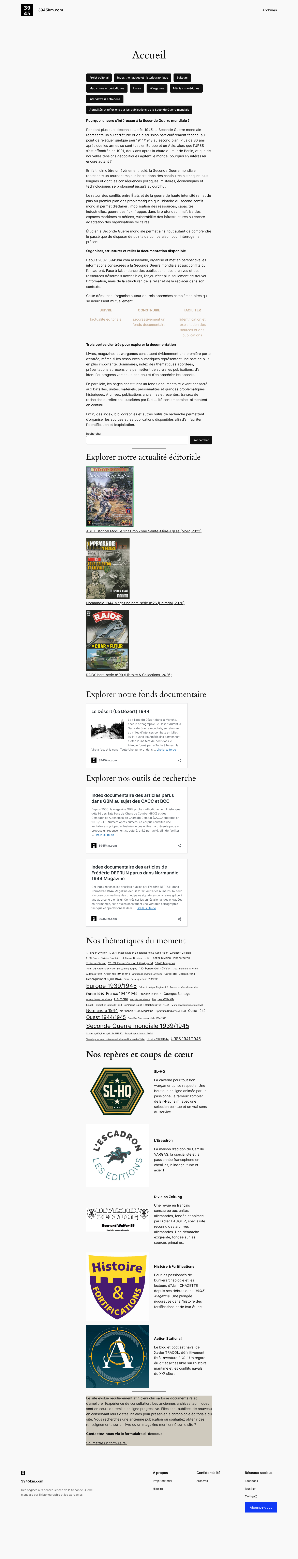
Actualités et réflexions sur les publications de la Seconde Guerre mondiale (139, 109)
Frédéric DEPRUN (150, 993)
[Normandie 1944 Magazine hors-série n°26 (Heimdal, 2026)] (108, 569)
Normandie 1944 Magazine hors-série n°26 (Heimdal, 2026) (135, 603)
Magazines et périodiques (106, 88)
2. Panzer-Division (180, 952)
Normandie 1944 (102, 1010)
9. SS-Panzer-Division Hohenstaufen (167, 957)
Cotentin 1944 (187, 973)
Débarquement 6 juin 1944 (104, 979)
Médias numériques (186, 88)
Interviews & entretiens (104, 99)
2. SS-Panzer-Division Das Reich (103, 958)
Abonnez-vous (261, 1507)
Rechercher (93, 433)
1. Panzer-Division (96, 952)
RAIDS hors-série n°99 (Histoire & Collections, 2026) (129, 675)
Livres (137, 88)
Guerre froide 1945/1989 (99, 999)
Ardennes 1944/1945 (117, 973)
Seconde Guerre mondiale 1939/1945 (137, 1025)
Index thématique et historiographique (142, 77)
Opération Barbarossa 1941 (170, 1011)
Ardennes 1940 (94, 974)
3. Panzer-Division (132, 958)
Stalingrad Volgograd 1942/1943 (104, 1033)
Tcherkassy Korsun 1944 (139, 1033)
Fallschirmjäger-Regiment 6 (153, 987)
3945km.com (50, 10)
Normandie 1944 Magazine (136, 1010)
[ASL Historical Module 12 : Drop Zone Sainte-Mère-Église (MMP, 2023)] (110, 497)
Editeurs (182, 77)
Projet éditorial (98, 77)
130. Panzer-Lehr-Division (155, 968)
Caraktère (170, 973)
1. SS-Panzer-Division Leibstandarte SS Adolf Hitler (138, 952)
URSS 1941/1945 (186, 1038)
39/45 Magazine (165, 963)
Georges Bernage (177, 994)
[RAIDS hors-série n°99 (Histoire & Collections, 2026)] (107, 641)
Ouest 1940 (197, 1011)
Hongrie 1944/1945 (140, 999)
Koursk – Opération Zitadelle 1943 (104, 1005)
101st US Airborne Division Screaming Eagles (111, 968)
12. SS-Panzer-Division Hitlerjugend (130, 963)
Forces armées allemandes (184, 987)
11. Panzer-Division (96, 963)
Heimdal (121, 999)
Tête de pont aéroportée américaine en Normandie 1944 (115, 1039)
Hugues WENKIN (163, 999)
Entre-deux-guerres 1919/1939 (141, 979)
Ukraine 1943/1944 (158, 1039)
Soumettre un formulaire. (106, 1443)
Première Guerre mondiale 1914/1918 (147, 1018)
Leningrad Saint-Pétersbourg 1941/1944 (146, 1005)
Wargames (157, 88)
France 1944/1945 (121, 993)
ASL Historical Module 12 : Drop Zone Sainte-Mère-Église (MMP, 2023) (144, 531)
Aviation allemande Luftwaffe (147, 974)
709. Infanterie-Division (185, 968)
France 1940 (95, 994)
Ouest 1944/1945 (106, 1017)
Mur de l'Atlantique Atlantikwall (188, 1005)
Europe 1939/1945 (111, 985)
